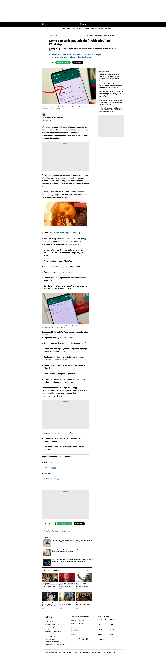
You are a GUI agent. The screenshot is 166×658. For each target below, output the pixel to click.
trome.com (86, 652)
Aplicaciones (56, 531)
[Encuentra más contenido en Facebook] (44, 62)
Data (111, 624)
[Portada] (49, 620)
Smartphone (66, 531)
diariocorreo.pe (96, 652)
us (99, 624)
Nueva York (79, 28)
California (69, 28)
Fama (100, 629)
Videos (112, 619)
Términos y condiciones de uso (80, 616)
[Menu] (43, 24)
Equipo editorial (49, 621)
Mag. (54, 468)
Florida (63, 28)
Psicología (86, 28)
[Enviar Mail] (43, 117)
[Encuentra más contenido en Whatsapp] (52, 62)
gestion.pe (70, 652)
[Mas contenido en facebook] (79, 639)
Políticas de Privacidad (78, 620)
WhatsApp (47, 531)
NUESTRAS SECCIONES (103, 616)
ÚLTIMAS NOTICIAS (106, 72)
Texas (74, 28)
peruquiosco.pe (107, 652)
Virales (100, 634)
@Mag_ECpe (55, 462)
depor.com (78, 652)
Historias (101, 639)
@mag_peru (57, 479)
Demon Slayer (108, 28)
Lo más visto (48, 537)
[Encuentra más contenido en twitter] (48, 62)
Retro (112, 629)
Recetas (112, 634)
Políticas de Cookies (77, 623)
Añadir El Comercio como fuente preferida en (102, 35)
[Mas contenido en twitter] (83, 639)
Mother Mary (94, 28)
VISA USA (100, 28)
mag (115, 652)
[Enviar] (42, 29)
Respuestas (102, 619)
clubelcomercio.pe (59, 652)
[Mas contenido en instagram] (87, 639)
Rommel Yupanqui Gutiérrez (54, 118)
